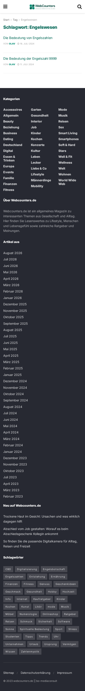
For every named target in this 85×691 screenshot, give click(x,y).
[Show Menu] (5, 6)
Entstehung (37, 576)
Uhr (56, 636)
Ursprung (50, 644)
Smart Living (67, 133)
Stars (62, 151)
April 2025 (10, 355)
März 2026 (11, 285)
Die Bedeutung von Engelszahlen (28, 38)
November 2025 (15, 310)
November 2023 (15, 464)
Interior (36, 121)
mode (51, 606)
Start (6, 19)
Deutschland (12, 145)
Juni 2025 (10, 343)
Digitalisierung (27, 569)
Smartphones (68, 139)
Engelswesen (29, 19)
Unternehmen (14, 644)
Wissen (10, 651)
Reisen (63, 121)
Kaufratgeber (42, 599)
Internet (22, 599)
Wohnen (64, 174)
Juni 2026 (10, 266)
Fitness (8, 190)
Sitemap (8, 672)
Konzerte (37, 145)
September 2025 (15, 323)
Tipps (29, 636)
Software (64, 621)
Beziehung (11, 127)
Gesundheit (39, 115)
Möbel (9, 614)
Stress (72, 629)
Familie (8, 178)
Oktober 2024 (13, 394)
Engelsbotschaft (54, 569)
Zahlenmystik (30, 651)
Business (10, 133)
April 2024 (11, 432)
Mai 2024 (10, 426)
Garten (36, 109)
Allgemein (11, 115)
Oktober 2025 (13, 317)
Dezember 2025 (15, 304)
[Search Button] (79, 6)
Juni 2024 (10, 419)
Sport (59, 629)
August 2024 (12, 407)
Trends (43, 636)
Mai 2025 (10, 349)
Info (8, 599)
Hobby (52, 591)
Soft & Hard (66, 145)
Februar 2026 (13, 291)
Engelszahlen (14, 576)
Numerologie (28, 614)
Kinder (36, 133)
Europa (8, 166)
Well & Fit (65, 156)
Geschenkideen (66, 584)
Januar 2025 (12, 375)
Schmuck (26, 621)
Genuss (45, 584)
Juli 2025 (10, 336)
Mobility (37, 186)
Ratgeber (70, 614)
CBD (8, 569)
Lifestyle (37, 174)
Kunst (25, 606)
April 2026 (11, 278)
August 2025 (12, 330)
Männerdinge (41, 180)
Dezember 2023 (15, 458)
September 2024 (15, 400)
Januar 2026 (12, 298)
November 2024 (15, 387)
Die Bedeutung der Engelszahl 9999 (30, 58)
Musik (63, 115)
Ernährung (58, 576)
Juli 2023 (10, 477)
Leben (35, 156)
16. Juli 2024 (26, 43)
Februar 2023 (13, 496)
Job (34, 127)
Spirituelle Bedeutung (34, 629)
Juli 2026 (10, 259)
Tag (15, 19)
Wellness (65, 162)
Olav (12, 43)
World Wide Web (67, 182)
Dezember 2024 (15, 381)
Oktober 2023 (13, 471)
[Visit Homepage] (42, 6)
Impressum (64, 672)
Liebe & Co (39, 168)
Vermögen (69, 644)
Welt (61, 168)
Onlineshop (50, 614)
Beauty (8, 121)
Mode (62, 109)
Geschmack (13, 591)
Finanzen (10, 184)
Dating (8, 139)
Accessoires (12, 109)
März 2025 (11, 362)
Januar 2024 (12, 451)
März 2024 (11, 439)
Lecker (36, 162)
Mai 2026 (10, 272)
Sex (61, 127)
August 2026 (12, 253)
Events (8, 172)
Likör (38, 606)
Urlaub (33, 644)
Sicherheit (45, 621)
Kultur (35, 151)
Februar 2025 (13, 368)
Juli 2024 (10, 413)
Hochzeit (69, 591)
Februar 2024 (13, 445)
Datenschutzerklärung (35, 672)
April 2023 (11, 484)
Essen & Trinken (9, 158)
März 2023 (11, 490)
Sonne (9, 629)
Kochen (36, 139)
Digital (8, 151)
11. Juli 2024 (26, 64)
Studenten (12, 636)
